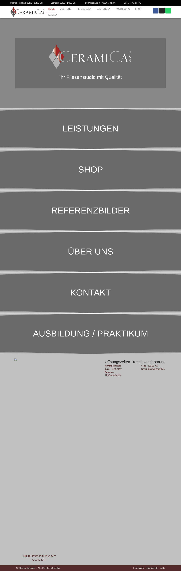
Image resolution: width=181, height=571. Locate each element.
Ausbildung (123, 9)
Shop (138, 9)
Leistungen (104, 9)
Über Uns (65, 9)
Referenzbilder (90, 210)
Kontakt (53, 15)
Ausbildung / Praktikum (90, 333)
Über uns (90, 251)
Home (51, 9)
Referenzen (84, 9)
